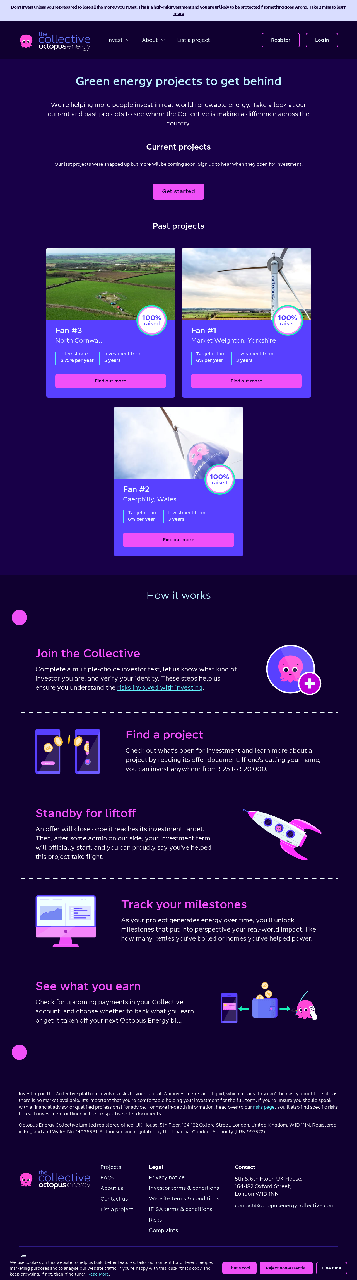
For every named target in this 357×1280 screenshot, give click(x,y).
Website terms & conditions (184, 1198)
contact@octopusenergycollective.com (285, 1205)
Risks (155, 1219)
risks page (264, 1107)
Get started (178, 191)
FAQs (107, 1177)
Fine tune (331, 1268)
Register (280, 40)
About (150, 40)
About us (111, 1188)
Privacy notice (167, 1177)
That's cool (239, 1268)
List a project (193, 40)
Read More (98, 1274)
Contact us (114, 1199)
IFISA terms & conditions (180, 1209)
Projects (110, 1167)
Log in (322, 40)
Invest (115, 40)
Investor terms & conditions (184, 1188)
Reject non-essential (286, 1268)
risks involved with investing (159, 687)
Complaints (163, 1230)
